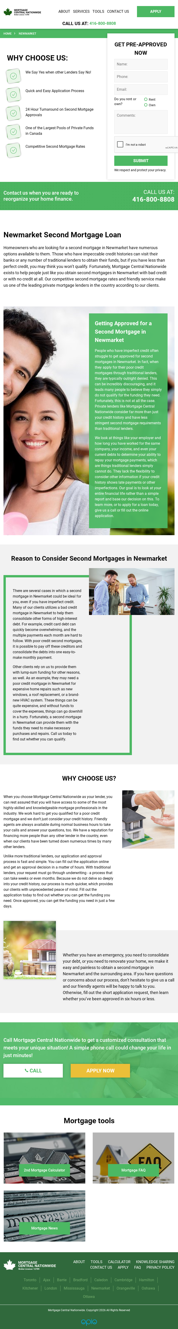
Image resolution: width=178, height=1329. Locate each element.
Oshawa (148, 1288)
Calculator (119, 1262)
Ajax (46, 1280)
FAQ (137, 1267)
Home (7, 33)
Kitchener (30, 1288)
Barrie (62, 1280)
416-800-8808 (153, 199)
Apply (123, 1267)
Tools (96, 1262)
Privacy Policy (160, 1267)
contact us (101, 1267)
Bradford (80, 1280)
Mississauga (74, 1288)
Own (152, 105)
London (50, 1288)
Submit (141, 160)
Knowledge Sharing (155, 1262)
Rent (152, 99)
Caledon (101, 1280)
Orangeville (126, 1288)
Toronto (30, 1280)
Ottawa (89, 1296)
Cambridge (123, 1280)
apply (155, 11)
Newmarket (100, 1288)
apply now (100, 1071)
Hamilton (146, 1280)
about (79, 1262)
